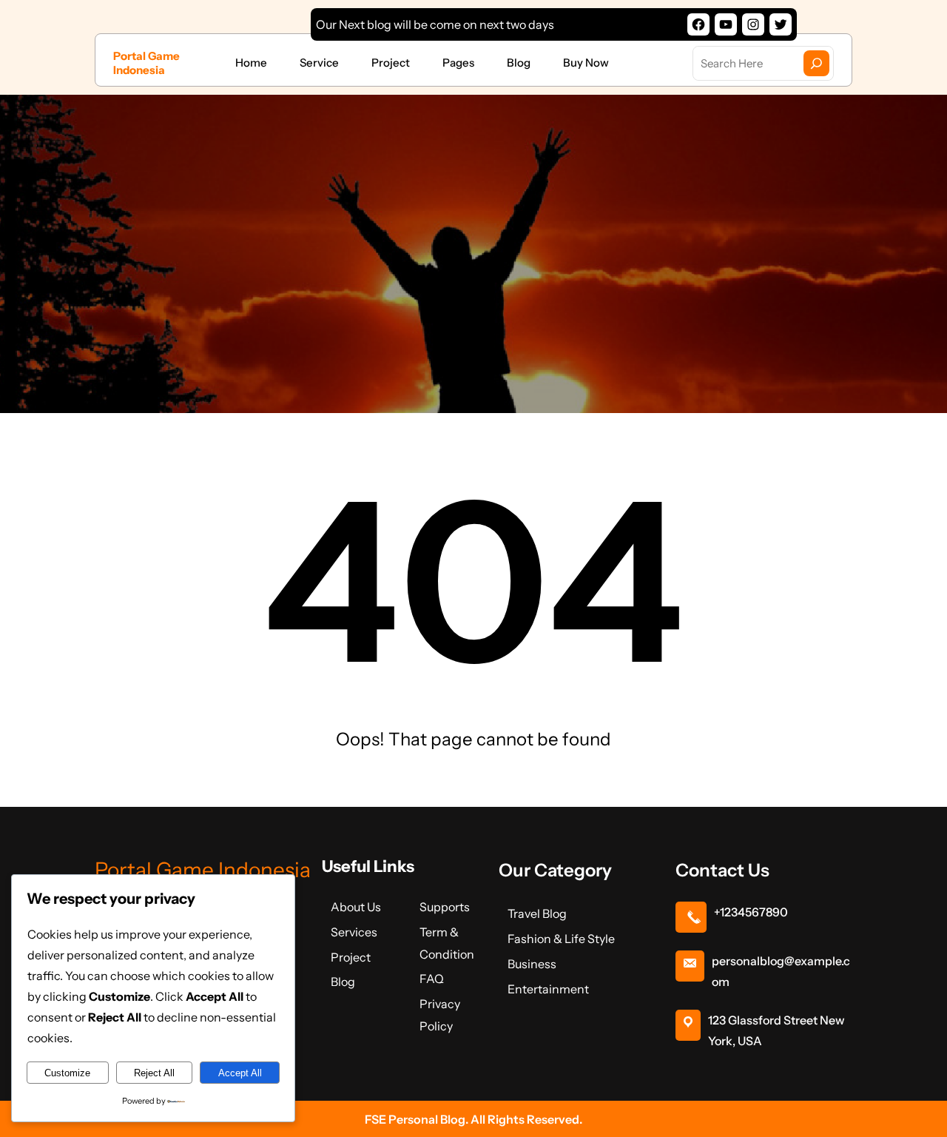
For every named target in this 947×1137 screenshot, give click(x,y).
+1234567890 (751, 912)
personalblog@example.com (781, 971)
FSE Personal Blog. (418, 1119)
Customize (67, 1073)
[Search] (816, 63)
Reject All (154, 1073)
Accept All (240, 1073)
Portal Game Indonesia (146, 63)
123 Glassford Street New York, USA (776, 1030)
